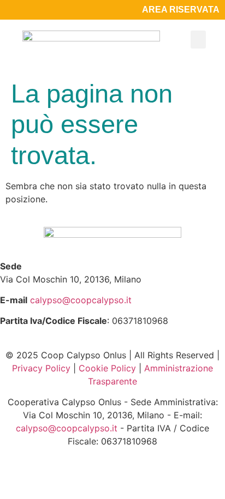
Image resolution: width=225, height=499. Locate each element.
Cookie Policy (107, 368)
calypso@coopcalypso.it (81, 299)
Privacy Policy (41, 368)
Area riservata (181, 9)
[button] (198, 40)
